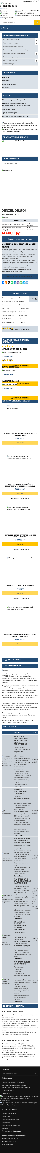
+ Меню (4, 28)
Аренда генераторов (9, 113)
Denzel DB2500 (19, 141)
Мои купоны (6, 1128)
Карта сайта (6, 1093)
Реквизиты (5, 80)
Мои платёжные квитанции (11, 1119)
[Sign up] (36, 1073)
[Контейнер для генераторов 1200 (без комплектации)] (20, 519)
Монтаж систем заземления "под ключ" (16, 116)
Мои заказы (6, 1116)
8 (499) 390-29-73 (8, 6)
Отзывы (34, 299)
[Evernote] (12, 282)
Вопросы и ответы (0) (20, 329)
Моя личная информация (11, 1125)
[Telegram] (26, 282)
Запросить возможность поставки (20, 239)
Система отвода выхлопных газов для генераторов (20, 434)
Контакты (5, 88)
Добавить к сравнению (20, 448)
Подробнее (18, 786)
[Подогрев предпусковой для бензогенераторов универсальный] (20, 469)
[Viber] (18, 282)
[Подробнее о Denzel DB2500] (7, 145)
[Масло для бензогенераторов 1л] (20, 570)
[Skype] (24, 282)
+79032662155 (34, 11)
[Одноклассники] (6, 282)
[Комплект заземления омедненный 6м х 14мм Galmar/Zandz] (20, 619)
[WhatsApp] (21, 282)
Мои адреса (6, 1122)
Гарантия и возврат (9, 84)
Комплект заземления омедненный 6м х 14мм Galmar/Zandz (20, 635)
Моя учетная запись (9, 1113)
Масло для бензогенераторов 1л (20, 586)
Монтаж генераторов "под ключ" (13, 100)
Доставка (5, 77)
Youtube (11, 17)
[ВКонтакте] (3, 282)
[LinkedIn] (15, 282)
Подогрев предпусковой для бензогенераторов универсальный (20, 485)
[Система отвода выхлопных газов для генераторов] (20, 418)
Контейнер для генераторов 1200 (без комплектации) (20, 536)
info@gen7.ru (8, 1144)
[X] (9, 282)
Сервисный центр (8, 109)
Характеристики (20, 293)
